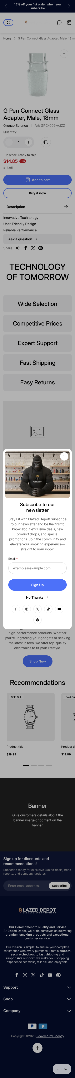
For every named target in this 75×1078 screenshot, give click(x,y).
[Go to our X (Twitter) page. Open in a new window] (37, 609)
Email (11, 558)
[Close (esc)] (64, 456)
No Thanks (35, 597)
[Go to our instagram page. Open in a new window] (26, 609)
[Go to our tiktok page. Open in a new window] (48, 609)
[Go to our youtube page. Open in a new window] (59, 609)
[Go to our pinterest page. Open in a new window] (37, 620)
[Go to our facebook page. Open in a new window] (16, 609)
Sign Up (37, 585)
